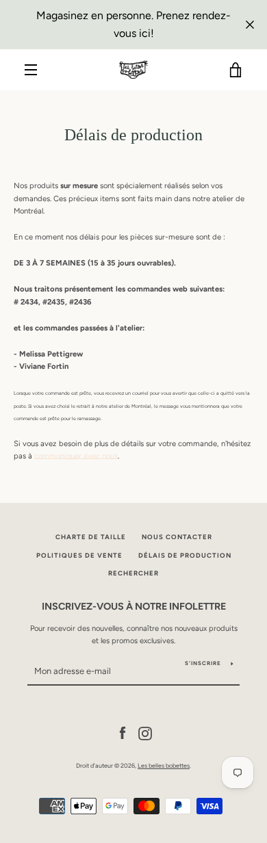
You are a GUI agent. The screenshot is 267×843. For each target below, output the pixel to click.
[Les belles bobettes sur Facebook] (122, 733)
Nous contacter (177, 537)
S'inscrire (203, 663)
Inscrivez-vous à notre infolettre (134, 606)
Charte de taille (90, 537)
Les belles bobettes (164, 765)
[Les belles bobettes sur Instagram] (145, 733)
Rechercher (133, 573)
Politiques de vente (79, 555)
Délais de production (184, 555)
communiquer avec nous (76, 456)
